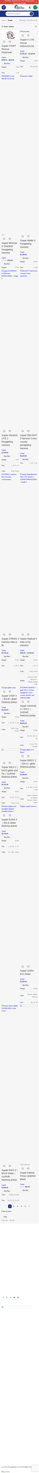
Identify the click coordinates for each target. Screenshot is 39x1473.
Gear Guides (6, 1254)
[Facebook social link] (3, 1297)
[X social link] (6, 1297)
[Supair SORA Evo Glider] (29, 884)
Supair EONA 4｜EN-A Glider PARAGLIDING (9, 822)
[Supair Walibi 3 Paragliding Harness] (29, 154)
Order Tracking (6, 1287)
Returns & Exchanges (9, 1230)
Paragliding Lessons (8, 1261)
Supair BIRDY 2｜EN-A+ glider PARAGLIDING (28, 763)
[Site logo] (19, 7)
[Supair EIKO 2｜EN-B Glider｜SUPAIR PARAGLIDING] (10, 1084)
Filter (5, 1217)
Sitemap (4, 1271)
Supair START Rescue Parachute (9, 49)
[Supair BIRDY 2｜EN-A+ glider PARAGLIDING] (29, 751)
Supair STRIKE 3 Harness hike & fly (10, 642)
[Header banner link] (19, 2)
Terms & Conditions (8, 1237)
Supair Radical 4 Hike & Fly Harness (28, 642)
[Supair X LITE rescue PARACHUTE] (25, 31)
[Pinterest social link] (18, 1297)
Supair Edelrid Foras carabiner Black (28, 1176)
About (3, 1250)
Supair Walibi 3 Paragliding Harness (27, 243)
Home (4, 20)
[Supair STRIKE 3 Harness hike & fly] (10, 552)
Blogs (3, 1274)
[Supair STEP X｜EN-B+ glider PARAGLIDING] (9, 687)
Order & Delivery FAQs (9, 1234)
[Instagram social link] (10, 1297)
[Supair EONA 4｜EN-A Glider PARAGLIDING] (10, 809)
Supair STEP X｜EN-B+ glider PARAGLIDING (9, 699)
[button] (7, 264)
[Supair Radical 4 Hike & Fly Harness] (29, 552)
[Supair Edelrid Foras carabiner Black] (29, 1084)
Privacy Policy (6, 1258)
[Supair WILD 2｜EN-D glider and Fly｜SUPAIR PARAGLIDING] (10, 754)
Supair (4, 57)
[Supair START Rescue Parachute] (10, 34)
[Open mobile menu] (4, 7)
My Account (5, 1284)
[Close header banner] (36, 2)
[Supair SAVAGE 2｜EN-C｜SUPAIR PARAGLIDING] (29, 692)
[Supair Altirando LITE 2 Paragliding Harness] (10, 349)
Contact (4, 1241)
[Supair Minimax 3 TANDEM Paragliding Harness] (10, 154)
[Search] (31, 14)
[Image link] (17, 1385)
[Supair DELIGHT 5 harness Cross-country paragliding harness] (29, 349)
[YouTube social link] (14, 1297)
